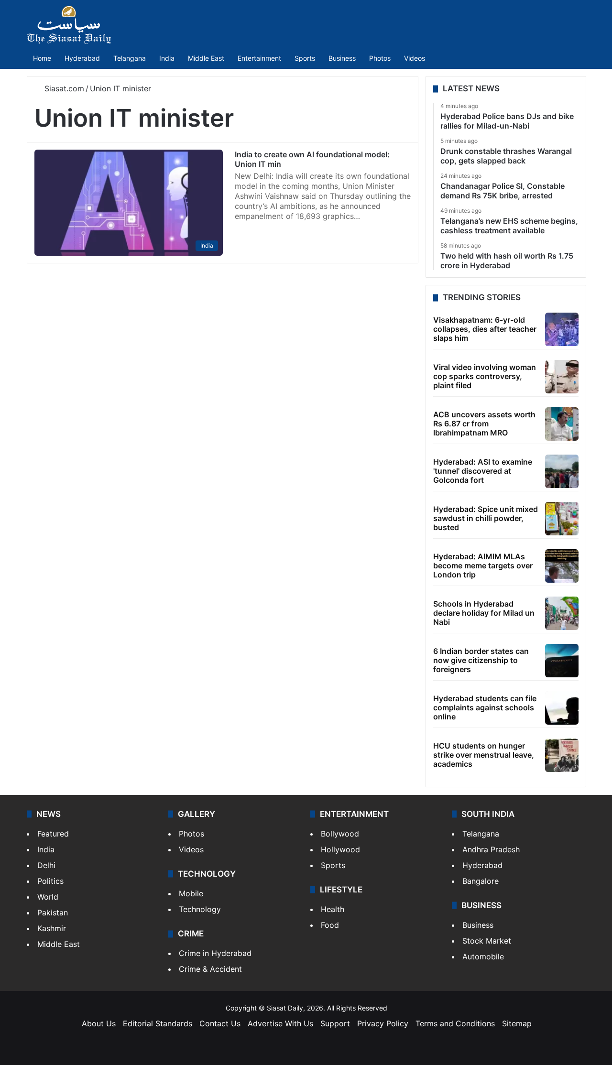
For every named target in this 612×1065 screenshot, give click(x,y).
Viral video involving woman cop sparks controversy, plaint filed (484, 376)
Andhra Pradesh (491, 849)
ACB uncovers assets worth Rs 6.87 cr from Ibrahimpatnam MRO (484, 423)
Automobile (483, 956)
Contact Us (219, 1023)
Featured (53, 833)
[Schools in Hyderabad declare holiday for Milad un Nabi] (562, 613)
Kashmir (51, 928)
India (167, 58)
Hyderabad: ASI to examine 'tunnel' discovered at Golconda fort (482, 471)
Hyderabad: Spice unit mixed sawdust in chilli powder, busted (485, 518)
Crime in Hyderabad (215, 953)
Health (332, 909)
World (47, 897)
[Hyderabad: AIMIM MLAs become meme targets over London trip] (562, 566)
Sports (305, 58)
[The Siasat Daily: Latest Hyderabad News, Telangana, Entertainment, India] (69, 25)
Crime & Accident (210, 969)
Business (342, 58)
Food (330, 925)
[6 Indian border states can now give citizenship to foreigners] (562, 660)
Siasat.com (63, 88)
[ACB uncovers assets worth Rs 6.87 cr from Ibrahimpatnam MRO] (562, 424)
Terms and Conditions (455, 1023)
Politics (50, 881)
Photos (380, 58)
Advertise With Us (280, 1023)
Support (335, 1023)
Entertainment (259, 58)
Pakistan (52, 912)
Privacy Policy (382, 1023)
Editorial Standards (157, 1023)
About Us (99, 1023)
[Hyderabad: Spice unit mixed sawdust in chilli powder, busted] (562, 518)
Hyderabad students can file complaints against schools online (484, 707)
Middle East (206, 58)
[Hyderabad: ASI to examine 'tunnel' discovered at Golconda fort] (562, 471)
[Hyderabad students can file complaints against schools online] (562, 708)
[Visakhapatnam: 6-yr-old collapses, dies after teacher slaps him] (562, 329)
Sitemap (517, 1023)
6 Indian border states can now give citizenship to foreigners (481, 660)
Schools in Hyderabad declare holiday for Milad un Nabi (484, 613)
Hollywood (340, 849)
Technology (200, 909)
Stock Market (486, 940)
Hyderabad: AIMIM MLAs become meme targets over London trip (483, 565)
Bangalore (480, 881)
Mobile (191, 893)
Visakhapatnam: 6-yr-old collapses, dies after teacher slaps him (484, 329)
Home (42, 58)
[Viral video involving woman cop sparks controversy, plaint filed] (562, 376)
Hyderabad (82, 58)
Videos (414, 58)
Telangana (129, 58)
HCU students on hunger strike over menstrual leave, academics (483, 755)
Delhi (46, 865)
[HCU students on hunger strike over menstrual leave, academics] (562, 755)
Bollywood (340, 833)
